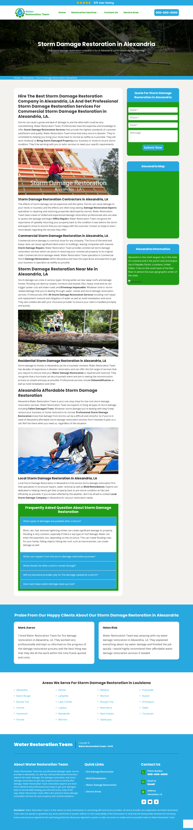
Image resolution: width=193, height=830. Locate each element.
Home (62, 12)
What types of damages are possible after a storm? (52, 521)
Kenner (62, 689)
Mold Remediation (96, 778)
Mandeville (64, 713)
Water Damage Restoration (101, 784)
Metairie (104, 689)
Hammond (21, 713)
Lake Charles (65, 701)
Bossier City (22, 701)
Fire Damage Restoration (100, 771)
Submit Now (153, 147)
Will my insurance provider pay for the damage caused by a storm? (60, 574)
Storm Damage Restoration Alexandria (56, 77)
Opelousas (105, 719)
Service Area (130, 12)
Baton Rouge (23, 695)
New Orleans (107, 713)
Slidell (145, 707)
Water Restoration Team (43, 744)
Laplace (62, 707)
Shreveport (148, 701)
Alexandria (28, 77)
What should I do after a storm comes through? (49, 565)
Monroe (104, 695)
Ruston (146, 695)
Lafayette (63, 695)
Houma (20, 719)
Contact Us (111, 12)
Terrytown (147, 713)
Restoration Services (83, 12)
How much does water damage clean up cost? (49, 584)
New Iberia (106, 707)
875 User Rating (104, 2)
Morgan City (106, 701)
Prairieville (147, 689)
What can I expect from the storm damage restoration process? (59, 556)
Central (20, 707)
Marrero (62, 719)
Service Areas (93, 791)
